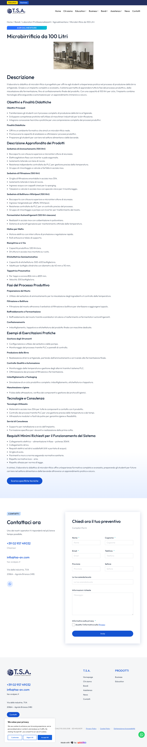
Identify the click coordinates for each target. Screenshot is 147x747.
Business (23, 2)
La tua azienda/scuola (81, 577)
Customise (15, 737)
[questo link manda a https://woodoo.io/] (73, 742)
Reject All (30, 737)
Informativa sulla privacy (83, 621)
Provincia (76, 564)
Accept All (44, 737)
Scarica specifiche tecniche (24, 480)
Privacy (102, 624)
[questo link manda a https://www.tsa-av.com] (16, 11)
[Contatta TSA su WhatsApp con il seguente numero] (10, 584)
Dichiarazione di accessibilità (124, 728)
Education (12, 2)
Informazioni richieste (81, 590)
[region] (30, 730)
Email (75, 551)
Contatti (13, 714)
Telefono (109, 551)
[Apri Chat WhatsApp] (141, 734)
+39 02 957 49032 (19, 543)
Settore (108, 564)
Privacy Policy (91, 728)
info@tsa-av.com (18, 557)
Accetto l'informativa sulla (90, 624)
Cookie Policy (105, 728)
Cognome (109, 538)
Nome (75, 538)
